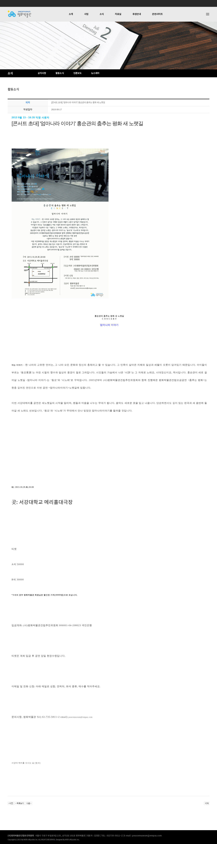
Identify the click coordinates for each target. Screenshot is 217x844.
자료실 (118, 14)
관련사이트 (157, 14)
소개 (71, 14)
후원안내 (136, 14)
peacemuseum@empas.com (80, 717)
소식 (102, 14)
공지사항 (42, 73)
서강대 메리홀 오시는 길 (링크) (26, 763)
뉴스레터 (95, 73)
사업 (86, 14)
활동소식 (60, 73)
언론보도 (77, 73)
